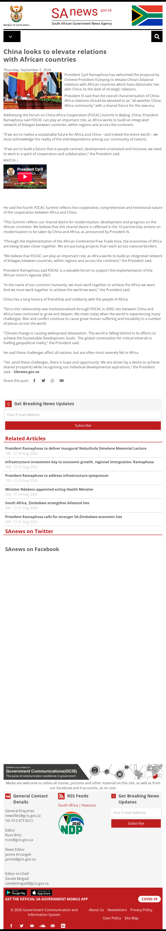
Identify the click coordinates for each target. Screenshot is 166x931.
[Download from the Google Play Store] (16, 892)
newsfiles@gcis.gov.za (23, 815)
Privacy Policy (141, 909)
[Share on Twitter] (43, 380)
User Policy (112, 918)
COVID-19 (149, 899)
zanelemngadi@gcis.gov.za (27, 883)
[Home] (16, 15)
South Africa (68, 805)
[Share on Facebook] (34, 380)
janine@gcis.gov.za (20, 859)
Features (89, 805)
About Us (96, 909)
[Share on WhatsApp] (52, 380)
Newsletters (117, 909)
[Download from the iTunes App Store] (41, 892)
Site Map (131, 918)
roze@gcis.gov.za (19, 839)
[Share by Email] (61, 380)
